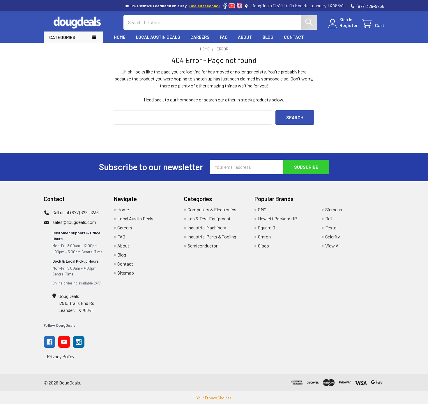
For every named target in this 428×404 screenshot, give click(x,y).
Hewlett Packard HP (277, 218)
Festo (331, 227)
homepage (187, 99)
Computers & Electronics (212, 209)
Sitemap (125, 272)
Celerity (332, 236)
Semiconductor (202, 245)
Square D (266, 227)
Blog (268, 37)
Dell (328, 218)
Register (348, 25)
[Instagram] (239, 5)
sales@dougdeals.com (74, 222)
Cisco (263, 245)
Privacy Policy (60, 356)
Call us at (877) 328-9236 (75, 212)
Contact (294, 37)
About (245, 37)
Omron (264, 236)
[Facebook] (225, 5)
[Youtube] (64, 342)
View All (332, 245)
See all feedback (204, 5)
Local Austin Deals (158, 37)
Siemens (333, 209)
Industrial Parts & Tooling (212, 236)
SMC (262, 209)
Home (119, 37)
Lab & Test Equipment (209, 218)
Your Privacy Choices (214, 398)
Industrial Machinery (207, 227)
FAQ (223, 37)
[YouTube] (232, 5)
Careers (199, 37)
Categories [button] (62, 37)
